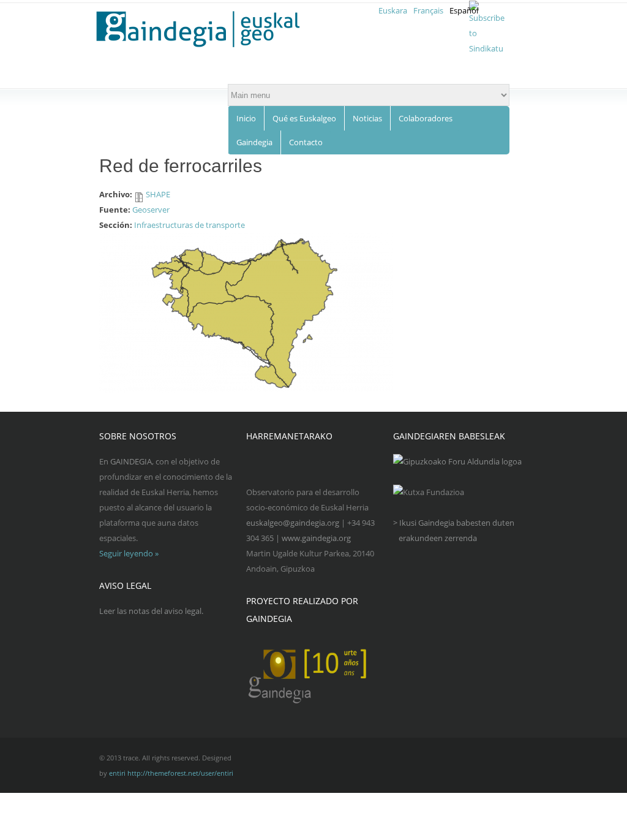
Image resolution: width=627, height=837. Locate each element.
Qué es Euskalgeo (304, 118)
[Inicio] (205, 29)
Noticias (367, 118)
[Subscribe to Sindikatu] (487, 48)
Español (463, 10)
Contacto (306, 142)
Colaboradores (425, 118)
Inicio (246, 118)
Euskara (392, 10)
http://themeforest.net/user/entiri (180, 773)
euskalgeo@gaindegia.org (292, 522)
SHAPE (158, 194)
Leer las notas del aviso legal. (151, 610)
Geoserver (151, 209)
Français (428, 10)
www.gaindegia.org (316, 537)
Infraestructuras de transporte (189, 224)
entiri (117, 773)
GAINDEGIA (131, 461)
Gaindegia (254, 142)
